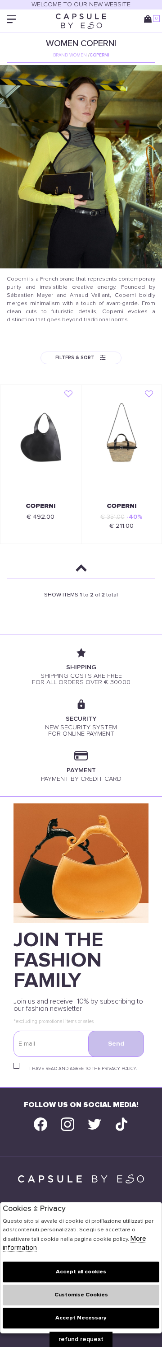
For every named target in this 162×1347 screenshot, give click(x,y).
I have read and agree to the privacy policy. (83, 1068)
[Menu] (12, 21)
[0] (149, 21)
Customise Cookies (81, 1295)
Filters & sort (74, 357)
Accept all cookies (81, 1272)
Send (116, 1044)
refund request (81, 1339)
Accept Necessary (81, 1318)
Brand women (70, 55)
